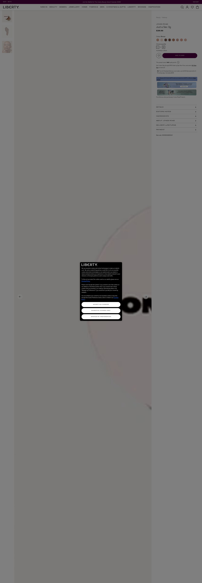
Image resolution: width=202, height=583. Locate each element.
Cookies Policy (86, 281)
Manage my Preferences (101, 316)
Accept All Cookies (101, 304)
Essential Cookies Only (100, 310)
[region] (101, 291)
